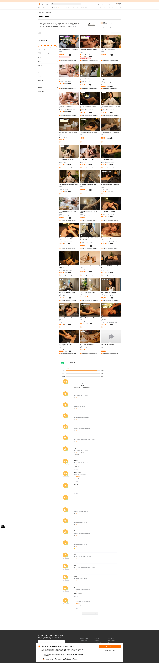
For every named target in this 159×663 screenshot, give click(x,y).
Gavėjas (40, 65)
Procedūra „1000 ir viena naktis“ (81, 486)
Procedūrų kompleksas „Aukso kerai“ (82, 428)
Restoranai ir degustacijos (105, 7)
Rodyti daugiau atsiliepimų (90, 613)
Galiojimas (40, 80)
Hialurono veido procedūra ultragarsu (82, 589)
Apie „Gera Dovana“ (84, 638)
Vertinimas (40, 87)
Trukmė (40, 84)
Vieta (54, 7)
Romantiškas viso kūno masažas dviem (82, 556)
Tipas (39, 76)
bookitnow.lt (110, 642)
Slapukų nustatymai (110, 650)
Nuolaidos (78, 7)
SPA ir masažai (96, 7)
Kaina (39, 37)
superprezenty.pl (111, 638)
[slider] (39, 46)
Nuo (39, 47)
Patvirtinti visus (110, 646)
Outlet (82, 7)
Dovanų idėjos (47, 7)
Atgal (40, 12)
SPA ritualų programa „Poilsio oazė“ (81, 417)
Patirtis (39, 58)
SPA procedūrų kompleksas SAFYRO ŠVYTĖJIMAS (84, 383)
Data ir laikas (41, 91)
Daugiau (75, 26)
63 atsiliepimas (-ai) (108, 23)
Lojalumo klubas (83, 640)
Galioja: (62, 57)
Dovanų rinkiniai (71, 7)
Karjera (81, 642)
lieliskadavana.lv (111, 640)
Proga (39, 69)
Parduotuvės (96, 638)
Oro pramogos (115, 7)
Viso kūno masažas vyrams (80, 474)
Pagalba (119, 0)
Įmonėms (103, 0)
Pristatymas (96, 640)
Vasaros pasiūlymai (63, 7)
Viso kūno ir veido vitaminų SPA (80, 406)
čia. (77, 659)
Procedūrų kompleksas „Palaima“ (81, 499)
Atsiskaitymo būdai (98, 642)
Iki (50, 47)
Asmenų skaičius (42, 72)
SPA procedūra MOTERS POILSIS (81, 395)
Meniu (40, 7)
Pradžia (43, 12)
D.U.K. (108, 0)
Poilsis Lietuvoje (88, 7)
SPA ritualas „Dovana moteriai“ (80, 522)
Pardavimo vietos (113, 0)
